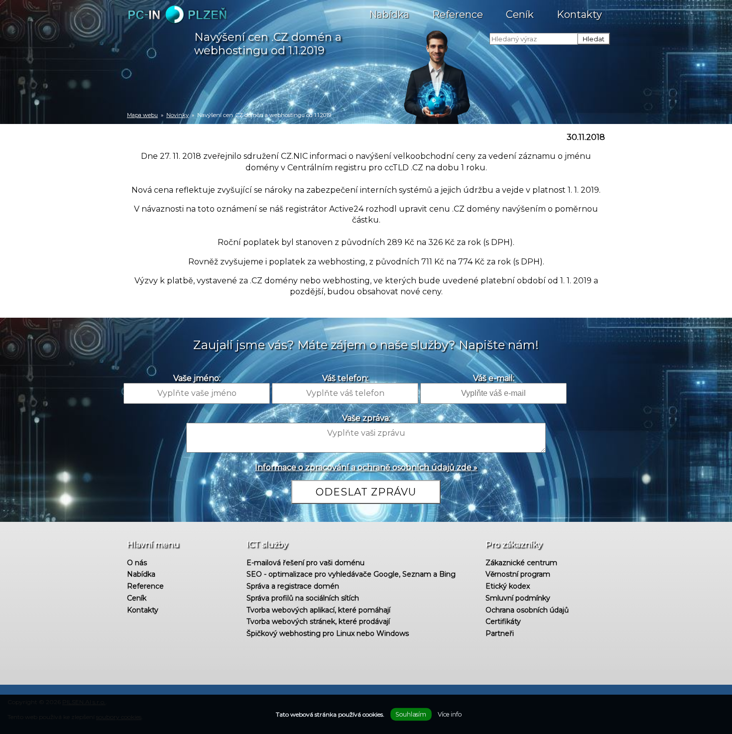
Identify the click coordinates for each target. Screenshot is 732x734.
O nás (137, 562)
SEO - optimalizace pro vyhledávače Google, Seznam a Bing (351, 574)
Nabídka (389, 14)
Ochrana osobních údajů (527, 610)
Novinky (177, 115)
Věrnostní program (518, 574)
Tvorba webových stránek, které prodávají (318, 621)
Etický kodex (508, 586)
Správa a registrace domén (292, 586)
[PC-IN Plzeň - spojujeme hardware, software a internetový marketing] (174, 21)
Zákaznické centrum (521, 562)
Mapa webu (142, 115)
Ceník (520, 14)
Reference (457, 14)
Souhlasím (410, 714)
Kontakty (579, 14)
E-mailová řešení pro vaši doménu (305, 562)
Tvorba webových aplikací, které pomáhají (318, 610)
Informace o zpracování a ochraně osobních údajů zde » (366, 467)
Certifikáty (503, 621)
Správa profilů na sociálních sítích (302, 598)
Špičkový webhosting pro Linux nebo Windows (327, 633)
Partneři (500, 633)
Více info (449, 714)
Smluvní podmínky (518, 598)
